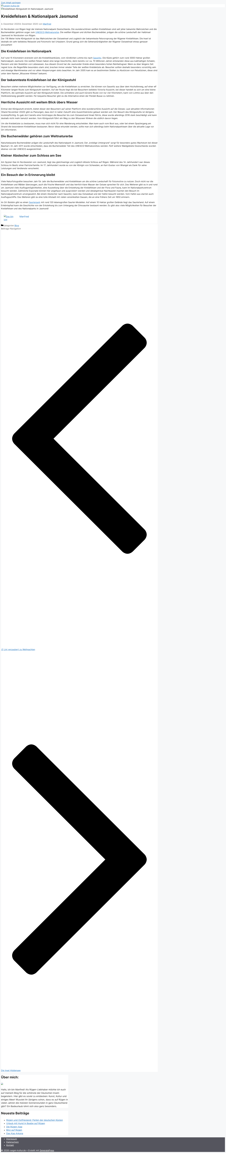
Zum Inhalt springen (11, 2)
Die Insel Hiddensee (11, 1070)
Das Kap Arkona (14, 1133)
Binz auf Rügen (14, 1130)
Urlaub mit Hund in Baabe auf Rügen (25, 1123)
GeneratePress (47, 1150)
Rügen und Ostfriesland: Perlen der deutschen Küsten (34, 1120)
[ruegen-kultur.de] (10, 5)
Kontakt (10, 1145)
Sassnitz (97, 58)
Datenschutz (12, 1142)
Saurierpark (34, 202)
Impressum (11, 1139)
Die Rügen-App (14, 1126)
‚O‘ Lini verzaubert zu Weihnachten (18, 649)
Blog (17, 225)
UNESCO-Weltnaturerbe (47, 32)
